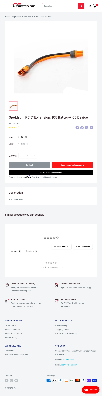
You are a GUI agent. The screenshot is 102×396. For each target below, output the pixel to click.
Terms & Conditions (13, 333)
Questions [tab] (30, 251)
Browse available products (72, 165)
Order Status (10, 325)
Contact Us (10, 350)
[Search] (81, 6)
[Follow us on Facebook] (6, 380)
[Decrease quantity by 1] (21, 155)
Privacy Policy (61, 325)
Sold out (29, 165)
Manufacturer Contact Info (16, 354)
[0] (95, 5)
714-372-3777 (68, 359)
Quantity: (13, 155)
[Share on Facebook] (77, 127)
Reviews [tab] (14, 251)
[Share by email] (91, 127)
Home (7, 16)
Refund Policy (11, 337)
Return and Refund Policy (66, 333)
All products (16, 16)
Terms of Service (12, 329)
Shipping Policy (62, 329)
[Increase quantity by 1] (34, 155)
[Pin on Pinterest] (82, 127)
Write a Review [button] (84, 246)
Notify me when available (51, 172)
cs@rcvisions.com (69, 364)
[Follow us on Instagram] (11, 380)
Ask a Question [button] (63, 246)
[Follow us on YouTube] (16, 380)
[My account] (90, 6)
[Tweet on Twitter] (86, 127)
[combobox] (60, 6)
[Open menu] (6, 6)
